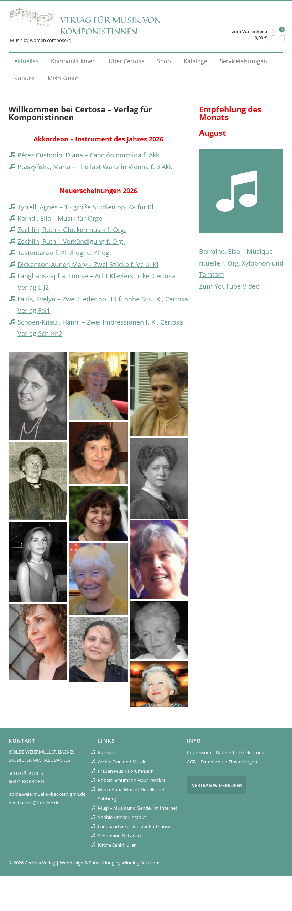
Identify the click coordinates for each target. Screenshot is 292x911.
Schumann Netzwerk (120, 835)
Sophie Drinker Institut (122, 817)
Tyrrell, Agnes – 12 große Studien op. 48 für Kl (85, 207)
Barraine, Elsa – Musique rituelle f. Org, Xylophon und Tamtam (241, 263)
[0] (278, 39)
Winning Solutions (141, 862)
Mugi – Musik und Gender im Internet (137, 808)
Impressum (199, 752)
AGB (191, 762)
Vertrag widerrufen (217, 785)
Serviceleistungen (243, 61)
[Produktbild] (241, 191)
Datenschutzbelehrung (240, 752)
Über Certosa (127, 61)
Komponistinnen (73, 61)
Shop (164, 61)
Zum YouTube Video (229, 286)
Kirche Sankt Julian (117, 845)
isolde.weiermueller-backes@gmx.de (47, 794)
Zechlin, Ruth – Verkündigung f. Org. (71, 241)
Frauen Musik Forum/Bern (126, 771)
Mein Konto (63, 78)
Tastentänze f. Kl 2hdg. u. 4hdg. (64, 252)
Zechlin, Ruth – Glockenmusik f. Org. (71, 229)
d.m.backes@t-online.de (34, 802)
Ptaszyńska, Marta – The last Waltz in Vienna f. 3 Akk (94, 166)
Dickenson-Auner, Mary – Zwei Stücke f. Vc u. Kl (87, 264)
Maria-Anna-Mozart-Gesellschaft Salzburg (132, 794)
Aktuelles (26, 61)
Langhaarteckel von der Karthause (134, 826)
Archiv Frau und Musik (121, 762)
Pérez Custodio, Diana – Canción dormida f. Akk (88, 155)
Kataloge (195, 61)
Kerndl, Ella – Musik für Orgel (60, 218)
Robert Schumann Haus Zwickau (132, 780)
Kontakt (24, 78)
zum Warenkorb (249, 31)
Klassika (106, 752)
